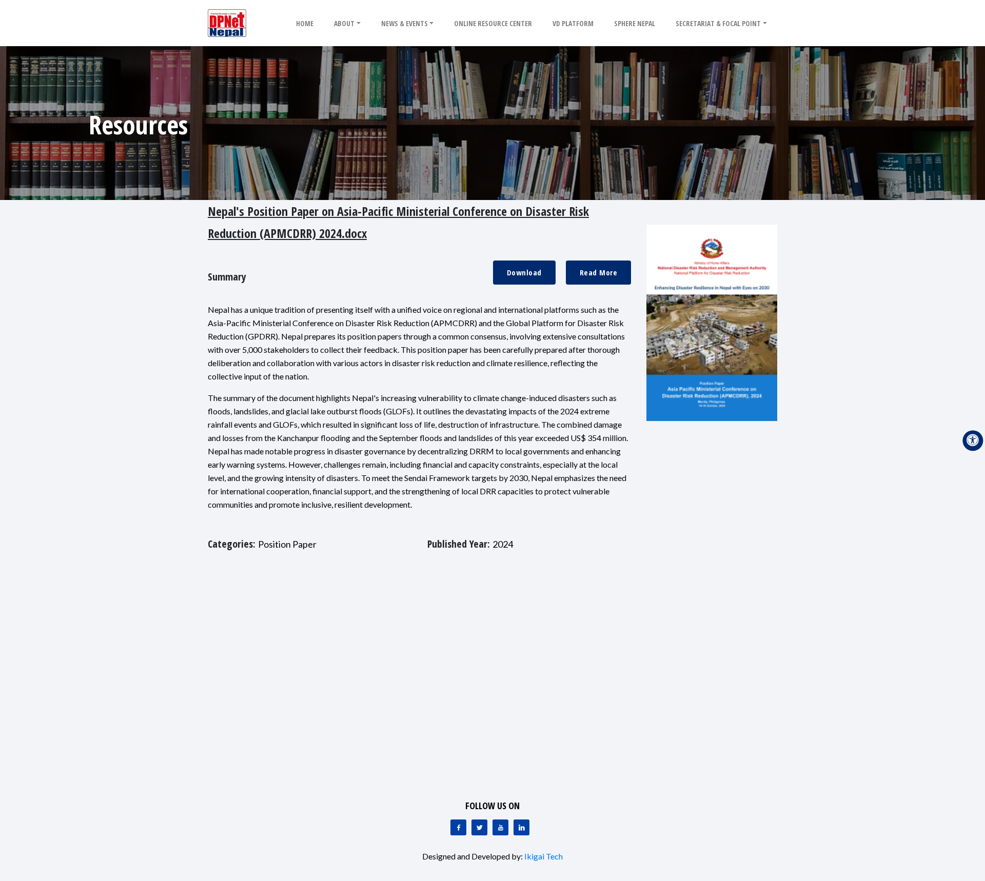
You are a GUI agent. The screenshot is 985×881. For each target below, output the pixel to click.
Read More (599, 272)
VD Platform (573, 23)
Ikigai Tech (543, 856)
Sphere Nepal (634, 23)
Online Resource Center (493, 23)
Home (304, 23)
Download (524, 272)
